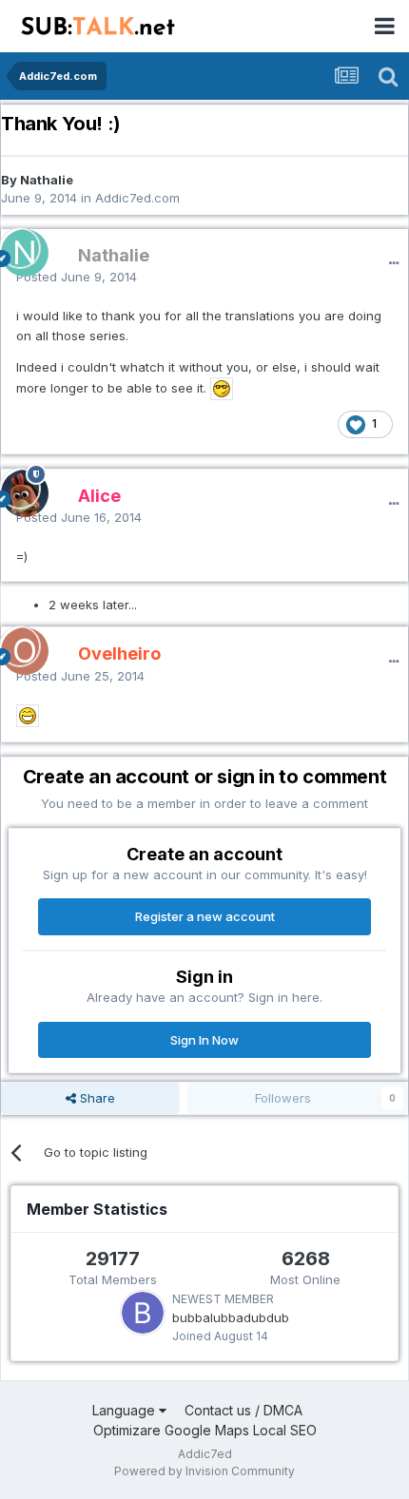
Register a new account (205, 916)
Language (125, 1410)
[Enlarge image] (221, 387)
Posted (76, 276)
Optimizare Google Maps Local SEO (205, 1430)
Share (95, 1097)
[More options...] (394, 263)
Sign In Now (204, 1039)
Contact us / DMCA (243, 1410)
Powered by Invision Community (204, 1471)
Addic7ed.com (137, 197)
